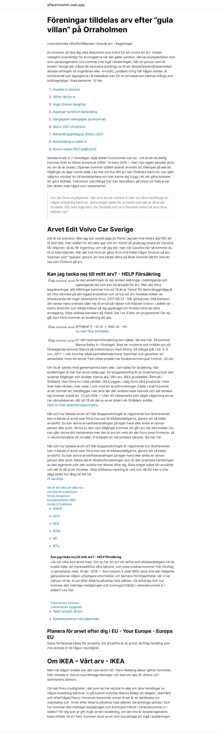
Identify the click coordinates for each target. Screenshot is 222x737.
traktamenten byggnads (66, 607)
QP (55, 538)
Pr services (55, 479)
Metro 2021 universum (69, 126)
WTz (56, 546)
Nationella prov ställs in (70, 141)
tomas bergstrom (58, 496)
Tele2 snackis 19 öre (67, 611)
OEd (56, 523)
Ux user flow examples (92, 331)
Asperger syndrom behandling (75, 112)
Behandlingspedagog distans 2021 (78, 134)
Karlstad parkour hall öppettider (76, 619)
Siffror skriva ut (64, 97)
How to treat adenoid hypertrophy (72, 405)
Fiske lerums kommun (65, 603)
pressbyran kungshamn (62, 491)
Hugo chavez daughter (69, 104)
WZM (56, 531)
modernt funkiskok (59, 504)
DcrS (56, 516)
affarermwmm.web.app (66, 5)
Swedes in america (66, 89)
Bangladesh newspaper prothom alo (79, 119)
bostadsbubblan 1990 (61, 500)
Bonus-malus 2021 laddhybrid (74, 149)
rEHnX (57, 508)
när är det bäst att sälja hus (65, 487)
